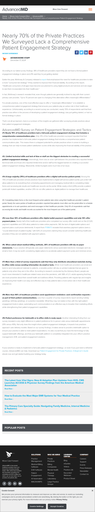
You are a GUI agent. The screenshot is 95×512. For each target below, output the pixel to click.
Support (83, 462)
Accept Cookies (57, 506)
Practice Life (68, 470)
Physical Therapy (51, 474)
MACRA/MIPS (36, 482)
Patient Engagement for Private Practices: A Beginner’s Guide (64, 351)
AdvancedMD (37, 16)
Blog (65, 460)
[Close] (92, 490)
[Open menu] (90, 9)
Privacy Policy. (62, 499)
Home (4, 16)
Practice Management (36, 459)
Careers (83, 458)
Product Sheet (69, 478)
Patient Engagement (36, 474)
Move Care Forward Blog (20, 16)
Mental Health (53, 470)
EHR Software (36, 470)
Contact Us (84, 474)
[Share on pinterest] (91, 52)
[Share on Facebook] (77, 52)
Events (82, 465)
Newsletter (84, 471)
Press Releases (86, 468)
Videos (66, 466)
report (44, 79)
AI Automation (36, 478)
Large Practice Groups (53, 483)
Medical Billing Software (37, 465)
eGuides (67, 463)
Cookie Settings (37, 506)
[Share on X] (81, 52)
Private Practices (51, 459)
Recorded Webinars (68, 474)
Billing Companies (52, 465)
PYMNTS (48, 227)
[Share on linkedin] (86, 52)
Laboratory (52, 478)
